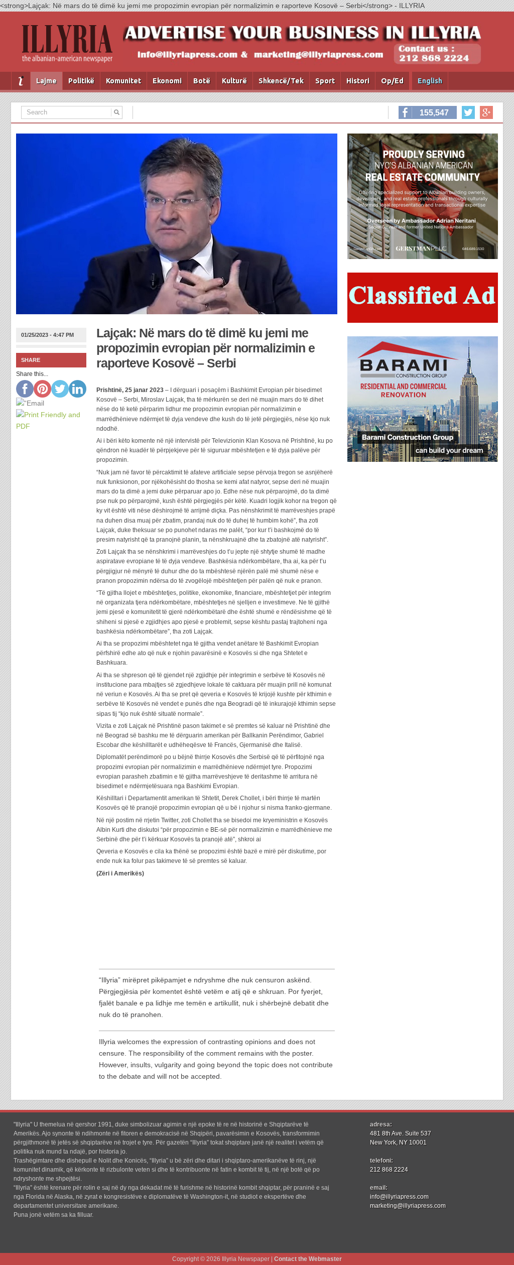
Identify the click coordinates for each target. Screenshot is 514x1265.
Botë (201, 81)
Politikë (81, 81)
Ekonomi (167, 81)
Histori (357, 81)
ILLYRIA (71, 48)
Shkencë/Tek (281, 81)
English (430, 81)
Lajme (46, 81)
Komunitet (123, 81)
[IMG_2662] (422, 256)
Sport (325, 81)
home (21, 81)
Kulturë (234, 81)
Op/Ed (392, 81)
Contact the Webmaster (308, 1258)
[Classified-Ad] (422, 320)
